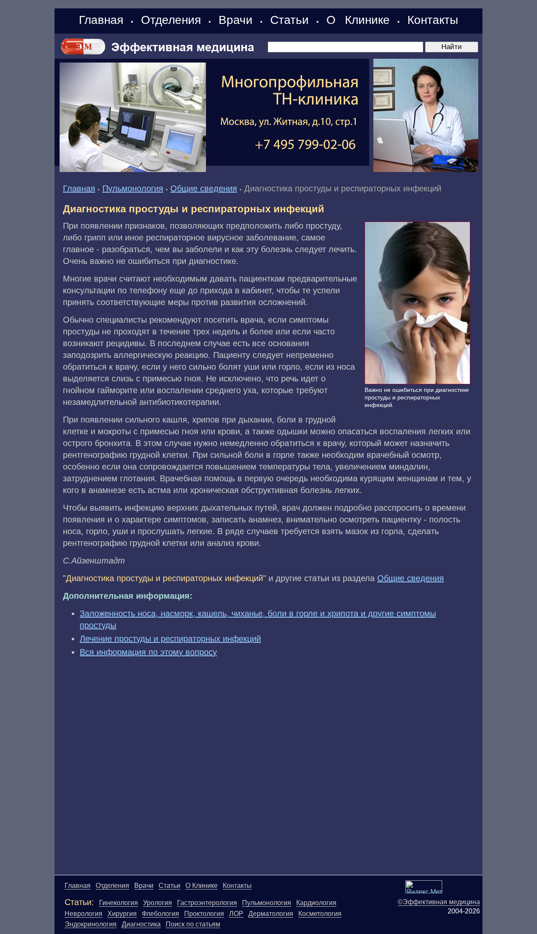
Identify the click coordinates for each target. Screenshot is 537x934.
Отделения (171, 19)
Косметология (319, 913)
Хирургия (122, 913)
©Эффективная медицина (439, 901)
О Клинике (358, 19)
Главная (101, 19)
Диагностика (141, 924)
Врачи (236, 19)
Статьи (289, 19)
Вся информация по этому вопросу (148, 652)
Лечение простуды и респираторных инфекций (170, 638)
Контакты (432, 19)
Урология (157, 902)
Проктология (204, 913)
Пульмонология (132, 188)
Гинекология (118, 902)
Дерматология (270, 913)
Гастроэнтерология (207, 902)
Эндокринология (91, 924)
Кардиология (316, 902)
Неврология (83, 913)
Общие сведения (203, 188)
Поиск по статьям (193, 924)
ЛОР (236, 913)
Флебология (160, 913)
